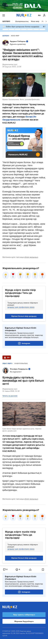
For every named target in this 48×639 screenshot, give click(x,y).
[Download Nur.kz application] (24, 6)
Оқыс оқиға (7, 363)
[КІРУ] (44, 15)
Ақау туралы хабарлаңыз (24, 615)
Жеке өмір (35, 21)
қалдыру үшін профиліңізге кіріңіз (21, 307)
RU (39, 15)
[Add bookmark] (43, 569)
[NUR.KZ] (24, 15)
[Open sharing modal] (30, 569)
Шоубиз (6, 21)
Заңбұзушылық (21, 363)
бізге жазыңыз (31, 257)
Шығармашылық (21, 21)
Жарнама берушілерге (23, 621)
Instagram (26, 343)
